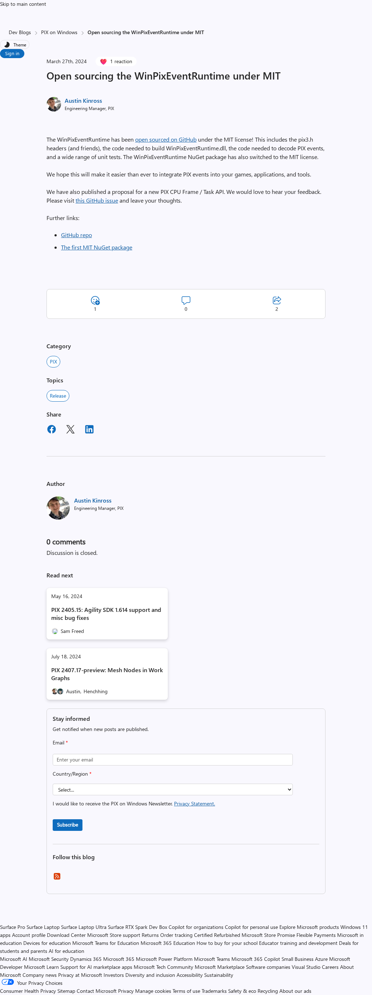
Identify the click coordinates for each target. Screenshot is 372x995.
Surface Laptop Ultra (83, 926)
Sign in (12, 53)
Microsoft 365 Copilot (255, 958)
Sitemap (66, 990)
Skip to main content (23, 3)
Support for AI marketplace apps (96, 966)
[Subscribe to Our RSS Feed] (57, 878)
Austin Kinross (83, 100)
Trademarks (214, 990)
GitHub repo (76, 235)
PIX (53, 361)
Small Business (298, 958)
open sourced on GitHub (166, 139)
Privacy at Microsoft (80, 974)
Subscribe (67, 824)
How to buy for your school (227, 942)
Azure (321, 958)
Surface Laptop (43, 926)
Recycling (268, 990)
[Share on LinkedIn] (89, 430)
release (58, 395)
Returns (150, 934)
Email (60, 742)
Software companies (268, 966)
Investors (114, 974)
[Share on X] (70, 430)
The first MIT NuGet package (96, 247)
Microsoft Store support (113, 934)
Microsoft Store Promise (268, 934)
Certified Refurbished (217, 934)
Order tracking (176, 934)
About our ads (295, 990)
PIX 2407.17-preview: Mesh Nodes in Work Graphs (107, 674)
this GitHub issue (97, 200)
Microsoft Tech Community (163, 966)
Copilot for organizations (196, 926)
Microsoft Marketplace (219, 966)
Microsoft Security (49, 958)
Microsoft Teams (212, 958)
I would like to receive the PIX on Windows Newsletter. (134, 803)
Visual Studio (306, 966)
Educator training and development (298, 942)
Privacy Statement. (194, 803)
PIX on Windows (59, 32)
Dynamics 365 (86, 958)
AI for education (66, 950)
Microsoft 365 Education (168, 942)
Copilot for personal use (251, 926)
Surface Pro (12, 926)
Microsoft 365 (118, 958)
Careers (330, 966)
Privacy (126, 990)
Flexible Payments (316, 934)
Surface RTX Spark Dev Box (137, 926)
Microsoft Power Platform (164, 958)
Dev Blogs (20, 32)
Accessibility (190, 974)
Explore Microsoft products (309, 926)
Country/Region (72, 773)
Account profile (28, 934)
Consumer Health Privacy (28, 990)
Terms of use (186, 990)
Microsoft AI (13, 958)
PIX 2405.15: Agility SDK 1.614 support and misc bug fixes (106, 613)
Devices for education (47, 942)
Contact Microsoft (97, 990)
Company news (40, 974)
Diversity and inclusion (150, 974)
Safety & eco (242, 990)
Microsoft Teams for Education (105, 942)
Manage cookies (153, 990)
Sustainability (218, 974)
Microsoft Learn (41, 966)
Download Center (66, 934)
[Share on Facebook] (51, 430)
